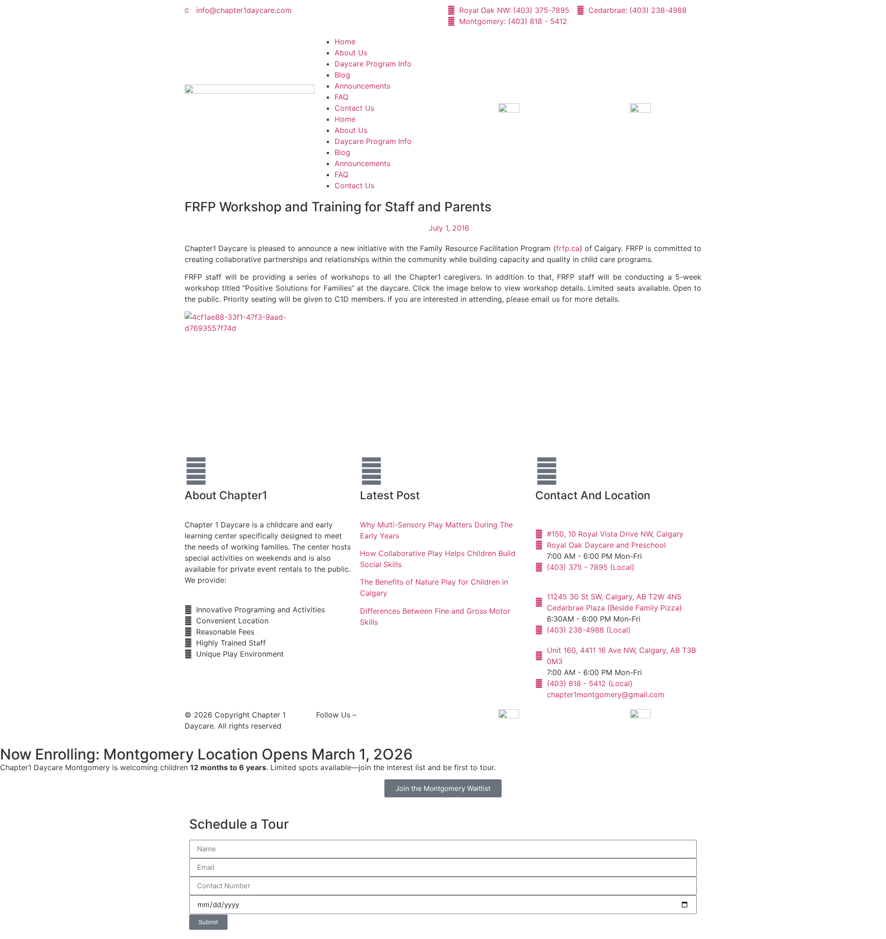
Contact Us (354, 108)
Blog (342, 74)
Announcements (362, 85)
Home (345, 41)
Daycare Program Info (373, 63)
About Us (351, 52)
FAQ (341, 97)
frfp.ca (568, 248)
